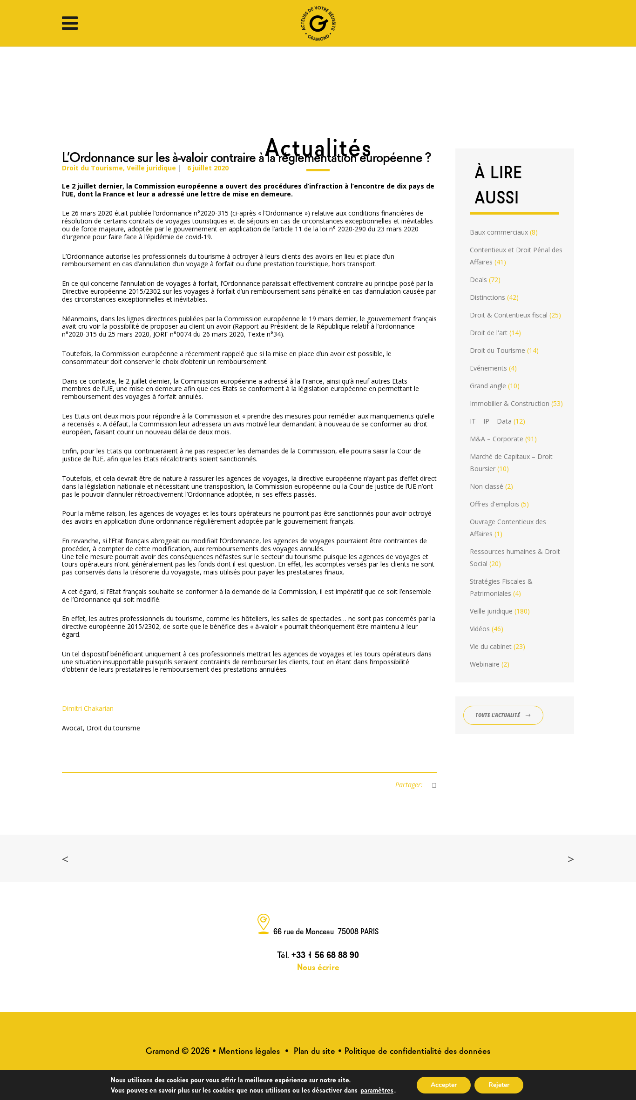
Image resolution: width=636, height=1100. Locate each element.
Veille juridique (491, 611)
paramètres (376, 1089)
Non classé (486, 486)
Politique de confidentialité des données (417, 1050)
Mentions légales (249, 1050)
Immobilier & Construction (509, 403)
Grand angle (488, 385)
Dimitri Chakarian (88, 708)
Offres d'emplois (494, 503)
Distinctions (487, 297)
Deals (478, 279)
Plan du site (314, 1050)
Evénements (488, 368)
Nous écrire (318, 966)
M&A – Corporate (496, 438)
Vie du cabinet (491, 646)
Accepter (444, 1084)
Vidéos (480, 628)
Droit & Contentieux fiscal (509, 314)
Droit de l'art (488, 332)
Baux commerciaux (499, 232)
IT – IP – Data (491, 421)
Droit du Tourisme (497, 350)
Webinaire (485, 664)
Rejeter (498, 1084)
